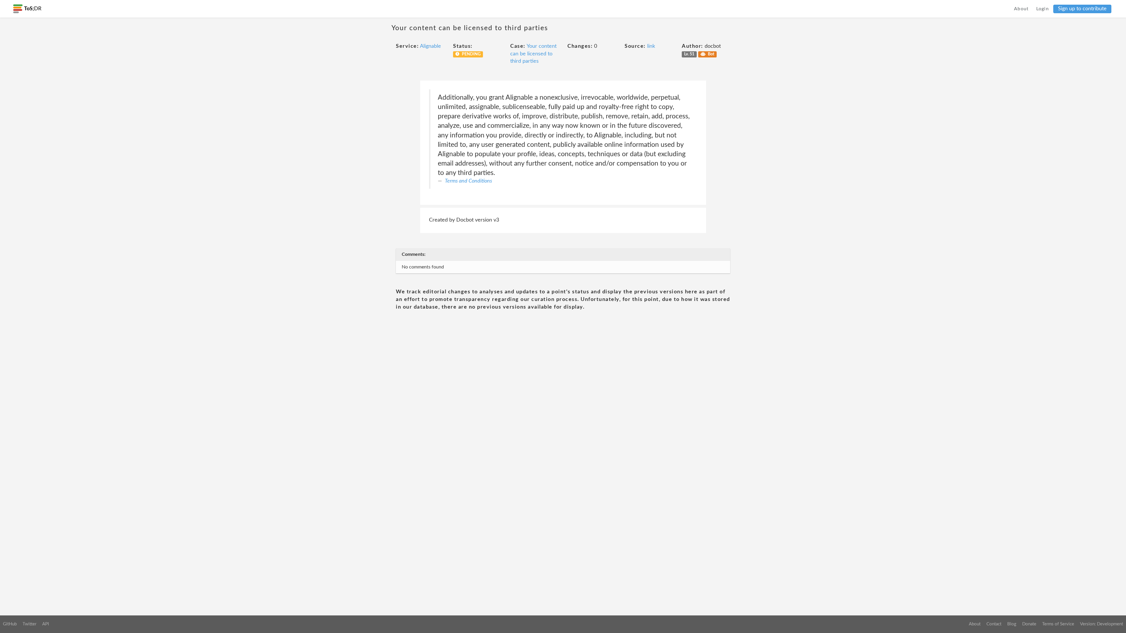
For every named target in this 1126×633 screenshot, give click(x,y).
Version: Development (1101, 624)
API (45, 624)
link (651, 46)
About (1021, 8)
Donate (1029, 624)
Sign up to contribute (1082, 8)
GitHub (10, 624)
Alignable (430, 46)
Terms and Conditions (468, 181)
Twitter (29, 624)
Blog (1011, 624)
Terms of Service (1058, 624)
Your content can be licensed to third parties (533, 54)
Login (1042, 8)
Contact (993, 624)
